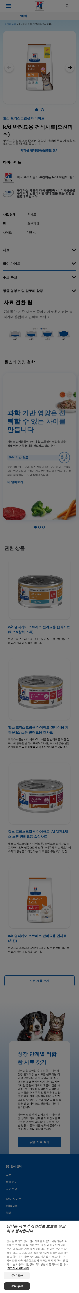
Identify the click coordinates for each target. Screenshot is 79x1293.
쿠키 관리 (17, 1275)
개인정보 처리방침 (18, 1268)
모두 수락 (17, 1286)
